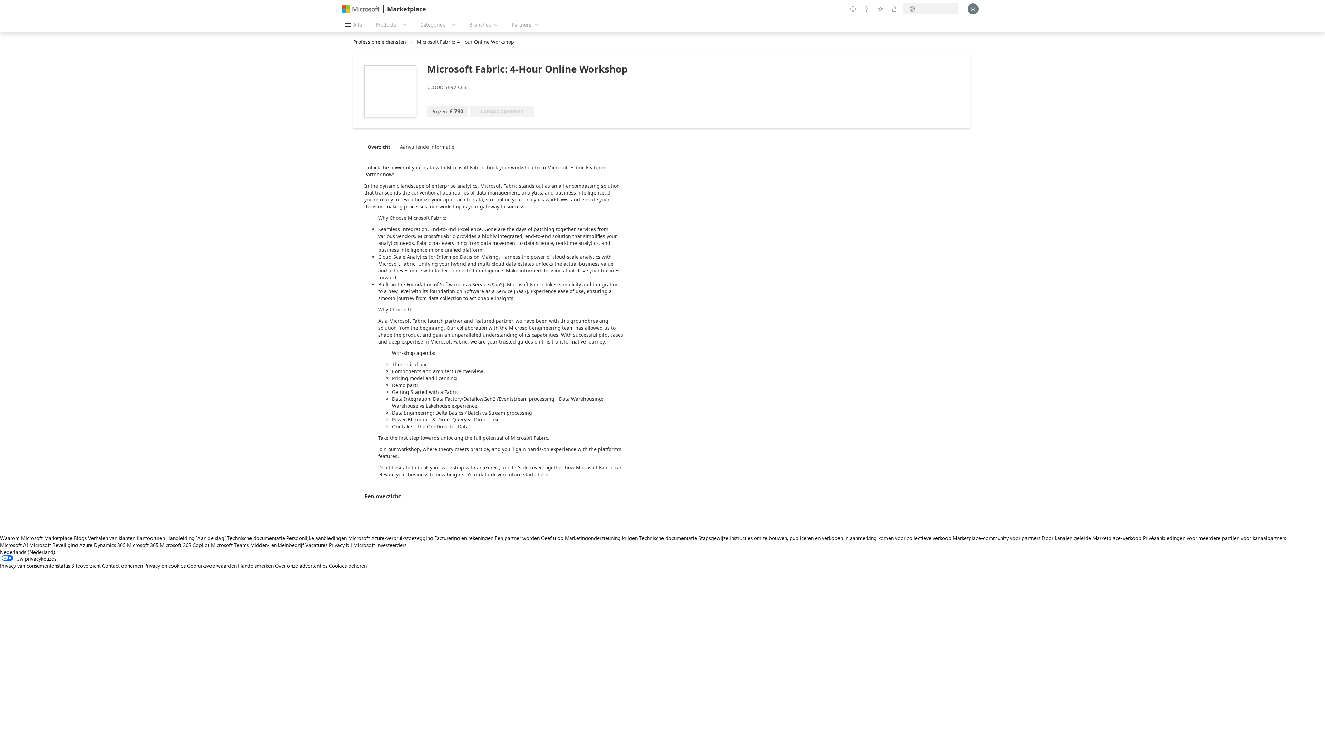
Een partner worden (517, 538)
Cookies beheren (348, 565)
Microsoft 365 (142, 545)
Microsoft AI (14, 545)
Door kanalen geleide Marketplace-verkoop (1091, 538)
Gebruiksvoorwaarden (212, 565)
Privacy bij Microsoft (352, 545)
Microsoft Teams (230, 545)
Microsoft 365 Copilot (184, 545)
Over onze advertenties (301, 565)
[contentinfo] (412, 42)
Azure (85, 545)
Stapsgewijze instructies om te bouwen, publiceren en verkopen (770, 538)
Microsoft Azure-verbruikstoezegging (391, 538)
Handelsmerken (256, 565)
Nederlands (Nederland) (27, 551)
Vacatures (316, 545)
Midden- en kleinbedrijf (277, 545)
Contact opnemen (122, 565)
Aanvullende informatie (427, 146)
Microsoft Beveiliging (53, 545)
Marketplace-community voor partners (996, 538)
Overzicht (378, 146)
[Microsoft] (361, 9)
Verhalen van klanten (111, 538)
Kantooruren (151, 538)
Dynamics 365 (110, 545)
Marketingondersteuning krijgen (601, 538)
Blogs (80, 538)
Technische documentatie (256, 538)
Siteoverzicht (86, 565)
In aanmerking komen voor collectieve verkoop (897, 538)
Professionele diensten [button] (379, 42)
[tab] (380, 146)
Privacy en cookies (165, 565)
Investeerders (391, 545)
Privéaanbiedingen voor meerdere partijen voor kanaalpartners (1214, 538)
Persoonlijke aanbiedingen (316, 538)
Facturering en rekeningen (463, 538)
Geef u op (552, 538)
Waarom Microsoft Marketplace (36, 538)
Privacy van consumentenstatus (35, 565)
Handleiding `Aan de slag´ (196, 538)
